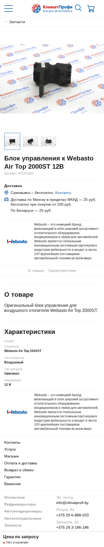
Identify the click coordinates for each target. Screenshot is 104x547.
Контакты (63, 192)
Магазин (11, 456)
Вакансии (12, 484)
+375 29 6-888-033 (72, 515)
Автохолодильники (22, 518)
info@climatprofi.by (72, 503)
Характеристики (62, 270)
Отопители (14, 497)
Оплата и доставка (20, 463)
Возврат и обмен (19, 470)
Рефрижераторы (20, 504)
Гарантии (12, 477)
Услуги (10, 449)
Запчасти (13, 525)
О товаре (36, 270)
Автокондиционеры (23, 511)
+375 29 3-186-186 (72, 527)
